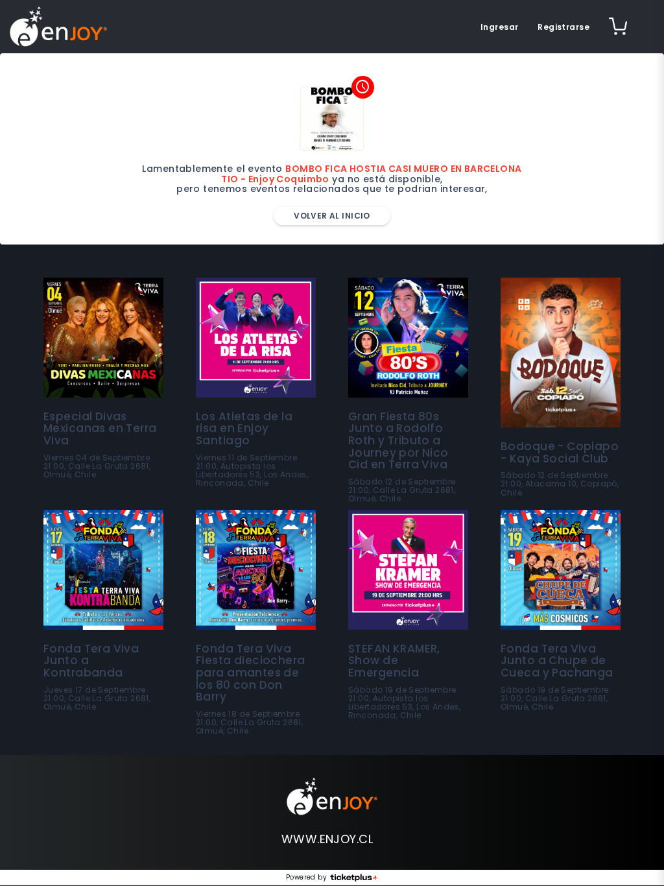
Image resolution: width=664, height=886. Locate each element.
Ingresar (499, 26)
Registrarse (563, 26)
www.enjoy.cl (327, 839)
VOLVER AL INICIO (332, 215)
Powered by (306, 877)
